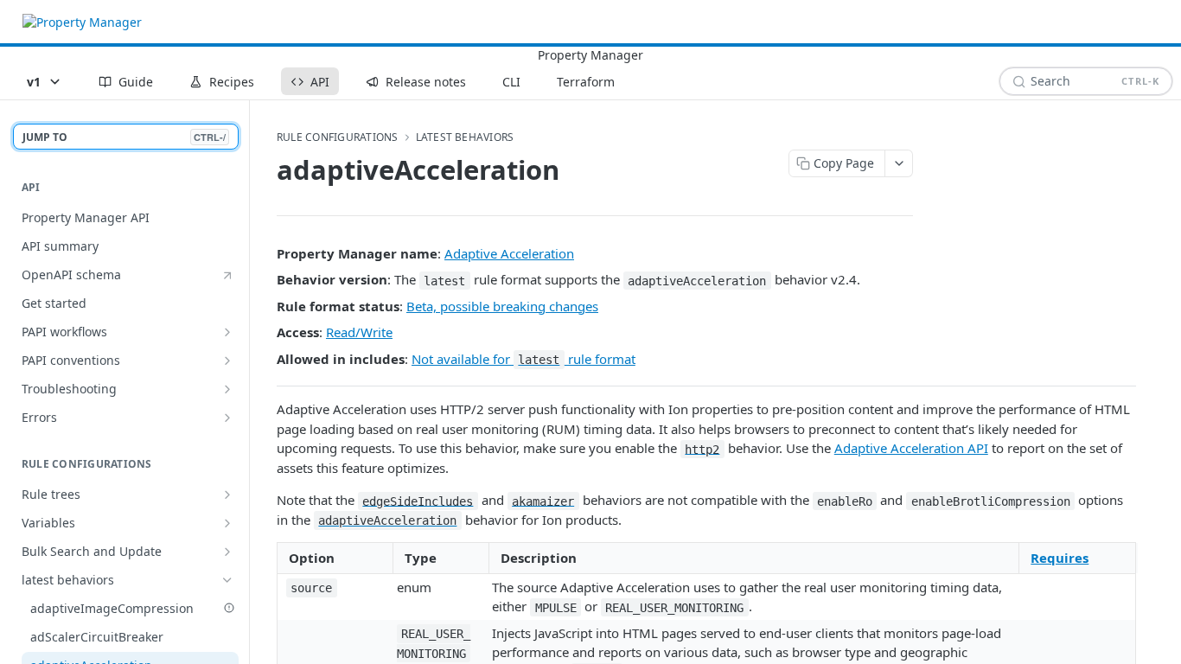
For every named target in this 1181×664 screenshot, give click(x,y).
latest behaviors (465, 137)
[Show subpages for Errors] (227, 418)
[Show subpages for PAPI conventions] (227, 360)
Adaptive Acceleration (509, 253)
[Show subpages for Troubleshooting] (227, 389)
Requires (1059, 557)
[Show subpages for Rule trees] (227, 494)
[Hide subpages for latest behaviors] (227, 580)
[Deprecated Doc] (229, 608)
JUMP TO (124, 137)
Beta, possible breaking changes (502, 306)
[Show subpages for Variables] (227, 523)
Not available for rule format (523, 358)
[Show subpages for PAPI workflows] (227, 332)
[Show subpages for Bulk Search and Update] (227, 552)
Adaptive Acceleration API (911, 447)
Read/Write (359, 332)
